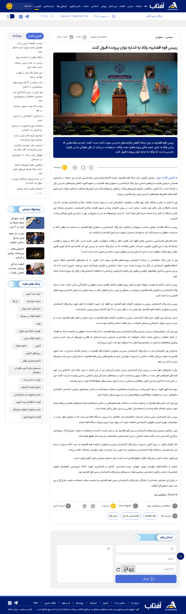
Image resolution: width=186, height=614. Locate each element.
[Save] (93, 506)
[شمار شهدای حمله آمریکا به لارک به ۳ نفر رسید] (34, 223)
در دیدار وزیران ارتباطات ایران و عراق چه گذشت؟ (27, 181)
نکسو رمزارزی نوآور (32, 361)
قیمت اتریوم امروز (32, 417)
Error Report (125, 506)
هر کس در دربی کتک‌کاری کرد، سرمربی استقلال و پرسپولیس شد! (27, 97)
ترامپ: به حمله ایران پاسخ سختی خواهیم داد (16, 238)
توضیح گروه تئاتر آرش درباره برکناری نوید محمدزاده (28, 138)
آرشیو (105, 603)
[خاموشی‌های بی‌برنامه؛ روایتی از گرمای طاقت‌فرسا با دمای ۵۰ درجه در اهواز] (34, 253)
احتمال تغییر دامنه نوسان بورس (29, 191)
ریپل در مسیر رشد (32, 380)
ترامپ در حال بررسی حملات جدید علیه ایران (28, 65)
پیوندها (79, 603)
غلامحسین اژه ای (131, 516)
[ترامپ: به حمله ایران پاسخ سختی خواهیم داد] (34, 238)
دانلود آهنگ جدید (32, 338)
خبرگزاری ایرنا (160, 495)
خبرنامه (93, 603)
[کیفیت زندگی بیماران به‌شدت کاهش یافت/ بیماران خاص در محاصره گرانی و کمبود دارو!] (34, 268)
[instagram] (21, 16)
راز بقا (15, 301)
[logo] (164, 5)
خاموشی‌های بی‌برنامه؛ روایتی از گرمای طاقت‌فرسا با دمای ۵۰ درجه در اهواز (16, 253)
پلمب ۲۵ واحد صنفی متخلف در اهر (27, 108)
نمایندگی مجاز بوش (31, 309)
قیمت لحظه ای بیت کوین (28, 402)
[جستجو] (9, 6)
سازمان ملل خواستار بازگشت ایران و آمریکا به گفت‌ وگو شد (28, 148)
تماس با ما (120, 603)
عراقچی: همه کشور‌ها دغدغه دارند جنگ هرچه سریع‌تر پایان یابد (27, 169)
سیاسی (169, 37)
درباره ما (135, 603)
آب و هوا (66, 603)
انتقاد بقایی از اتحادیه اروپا (29, 57)
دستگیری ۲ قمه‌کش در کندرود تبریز (27, 118)
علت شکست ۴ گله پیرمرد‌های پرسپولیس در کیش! (27, 85)
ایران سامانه (13, 609)
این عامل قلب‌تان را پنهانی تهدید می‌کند (29, 75)
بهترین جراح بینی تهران (30, 331)
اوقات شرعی (50, 603)
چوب (38, 323)
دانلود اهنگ (21, 346)
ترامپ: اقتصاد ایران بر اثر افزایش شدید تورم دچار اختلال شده (27, 48)
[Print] (84, 506)
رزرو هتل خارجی (33, 353)
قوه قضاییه (150, 516)
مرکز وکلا (113, 516)
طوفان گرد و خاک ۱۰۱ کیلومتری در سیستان (27, 157)
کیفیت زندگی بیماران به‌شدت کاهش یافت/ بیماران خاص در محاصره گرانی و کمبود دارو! (16, 268)
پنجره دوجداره (34, 301)
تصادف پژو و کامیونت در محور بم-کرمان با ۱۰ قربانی (27, 128)
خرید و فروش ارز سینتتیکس (27, 395)
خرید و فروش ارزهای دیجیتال (27, 409)
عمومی (159, 37)
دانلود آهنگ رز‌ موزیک (30, 316)
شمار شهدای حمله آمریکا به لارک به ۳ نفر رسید (17, 223)
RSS (36, 603)
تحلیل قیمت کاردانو (31, 387)
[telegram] (27, 16)
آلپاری (38, 346)
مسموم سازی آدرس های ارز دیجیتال (28, 370)
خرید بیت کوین (33, 294)
